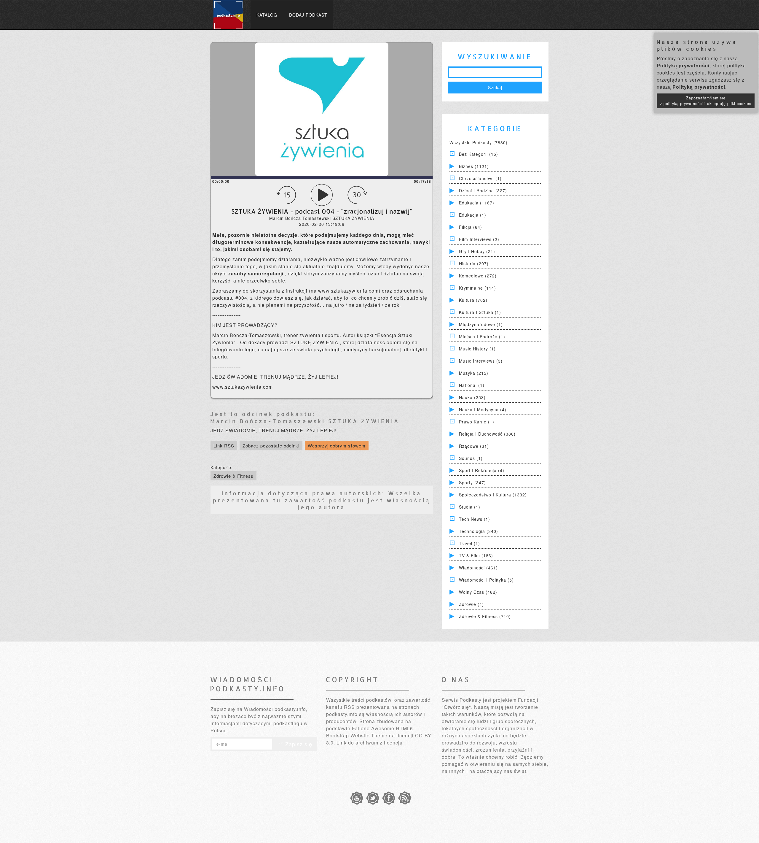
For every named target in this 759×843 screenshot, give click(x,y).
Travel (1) (469, 543)
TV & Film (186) (476, 555)
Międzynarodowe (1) (481, 324)
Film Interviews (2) (479, 239)
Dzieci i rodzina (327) (483, 190)
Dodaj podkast (308, 15)
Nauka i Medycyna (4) (482, 409)
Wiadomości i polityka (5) (486, 580)
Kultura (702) (473, 300)
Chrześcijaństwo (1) (480, 178)
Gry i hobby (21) (477, 251)
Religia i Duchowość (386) (487, 434)
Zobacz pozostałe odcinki (271, 445)
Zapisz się (297, 744)
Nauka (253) (472, 397)
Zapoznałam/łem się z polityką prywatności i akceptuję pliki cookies (705, 100)
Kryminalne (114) (477, 288)
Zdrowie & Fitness (233, 476)
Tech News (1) (474, 519)
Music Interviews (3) (481, 361)
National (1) (471, 385)
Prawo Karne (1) (476, 422)
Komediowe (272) (478, 276)
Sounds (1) (471, 458)
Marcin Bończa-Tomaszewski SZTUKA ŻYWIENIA (304, 420)
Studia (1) (469, 507)
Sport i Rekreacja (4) (481, 470)
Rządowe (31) (474, 446)
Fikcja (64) (470, 227)
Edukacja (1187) (476, 203)
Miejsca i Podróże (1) (482, 336)
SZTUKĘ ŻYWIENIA (315, 342)
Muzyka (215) (473, 373)
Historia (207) (474, 263)
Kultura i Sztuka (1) (480, 312)
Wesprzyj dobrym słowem (337, 445)
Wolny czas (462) (478, 592)
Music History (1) (477, 349)
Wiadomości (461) (478, 568)
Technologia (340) (478, 531)
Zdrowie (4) (471, 604)
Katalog (266, 15)
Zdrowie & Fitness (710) (485, 616)
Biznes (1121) (474, 166)
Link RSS (223, 445)
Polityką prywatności (683, 65)
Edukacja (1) (472, 215)
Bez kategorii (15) (478, 154)
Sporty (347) (472, 482)
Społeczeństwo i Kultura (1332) (493, 495)
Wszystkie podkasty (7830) (478, 142)
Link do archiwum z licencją (370, 742)
